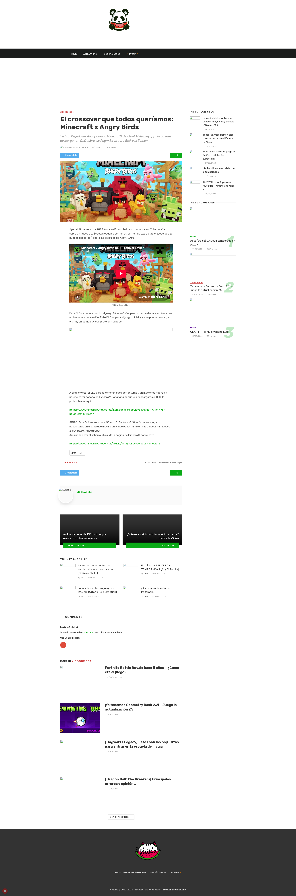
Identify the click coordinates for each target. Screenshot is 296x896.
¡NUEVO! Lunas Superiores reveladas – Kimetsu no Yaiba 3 (218, 186)
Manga (193, 328)
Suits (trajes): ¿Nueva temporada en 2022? (212, 242)
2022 (148, 463)
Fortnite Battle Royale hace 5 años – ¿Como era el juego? (142, 670)
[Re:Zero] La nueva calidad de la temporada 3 (219, 170)
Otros (193, 237)
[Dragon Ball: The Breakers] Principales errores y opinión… (138, 781)
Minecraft (164, 463)
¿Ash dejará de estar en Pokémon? (156, 590)
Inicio (74, 54)
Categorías (90, 54)
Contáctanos (112, 54)
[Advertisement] (148, 87)
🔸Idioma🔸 (132, 54)
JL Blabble (82, 147)
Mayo (155, 463)
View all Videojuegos (120, 817)
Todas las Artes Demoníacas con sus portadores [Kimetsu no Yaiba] (218, 138)
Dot (83, 577)
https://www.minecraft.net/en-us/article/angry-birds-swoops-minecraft (114, 443)
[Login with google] (63, 649)
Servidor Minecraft (135, 872)
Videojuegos (67, 112)
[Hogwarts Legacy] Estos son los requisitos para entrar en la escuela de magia (142, 744)
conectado (87, 632)
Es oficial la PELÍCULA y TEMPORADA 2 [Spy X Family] (160, 567)
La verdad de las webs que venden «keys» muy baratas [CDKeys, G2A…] (95, 569)
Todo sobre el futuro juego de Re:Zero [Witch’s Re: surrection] (97, 590)
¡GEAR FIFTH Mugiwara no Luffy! (210, 331)
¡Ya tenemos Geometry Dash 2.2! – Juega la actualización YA (141, 707)
